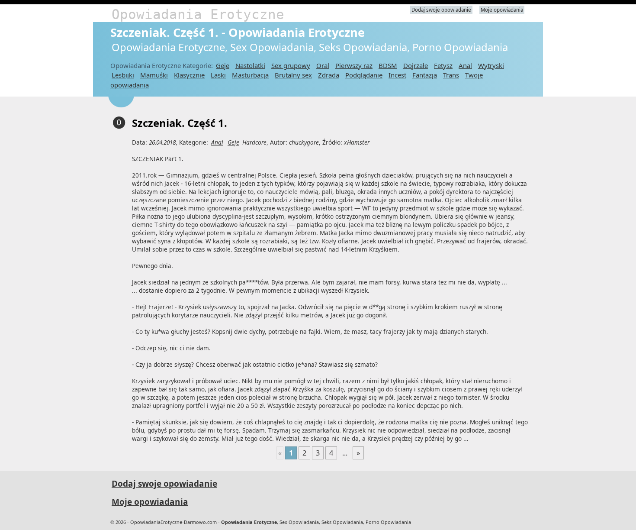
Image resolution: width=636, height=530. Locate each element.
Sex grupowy (290, 65)
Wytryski (491, 65)
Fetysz (443, 65)
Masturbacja (250, 75)
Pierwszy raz (354, 65)
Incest (397, 75)
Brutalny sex (293, 75)
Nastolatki (250, 65)
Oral (322, 65)
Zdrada (328, 75)
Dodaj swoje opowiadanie (441, 9)
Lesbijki (123, 75)
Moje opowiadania (502, 9)
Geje (222, 65)
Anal (465, 65)
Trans (451, 75)
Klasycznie (189, 75)
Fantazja (424, 75)
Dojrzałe (415, 65)
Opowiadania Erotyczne (198, 14)
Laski (218, 75)
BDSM (388, 65)
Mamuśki (154, 75)
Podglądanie (363, 75)
